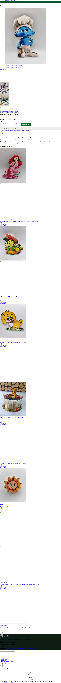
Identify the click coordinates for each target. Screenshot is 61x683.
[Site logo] (25, 6)
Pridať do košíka (25, 124)
